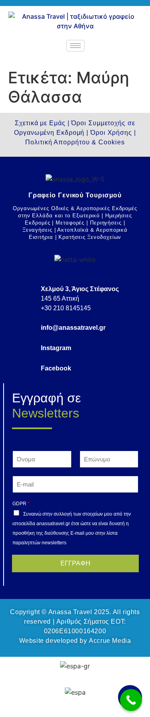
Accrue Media (110, 640)
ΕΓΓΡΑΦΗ (75, 563)
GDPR (21, 503)
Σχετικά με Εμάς (40, 123)
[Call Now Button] (131, 700)
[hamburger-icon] (75, 45)
